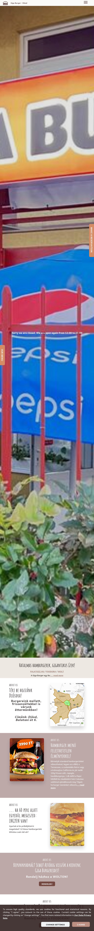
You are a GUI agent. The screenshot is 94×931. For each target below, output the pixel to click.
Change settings (55, 924)
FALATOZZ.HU (37, 671)
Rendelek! (47, 883)
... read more (56, 675)
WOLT (61, 671)
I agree (81, 924)
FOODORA (51, 671)
